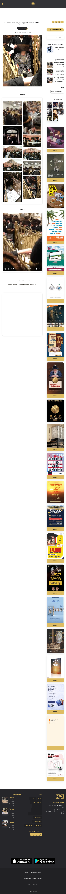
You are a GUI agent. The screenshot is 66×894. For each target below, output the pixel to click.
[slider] (20, 269)
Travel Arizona (33, 891)
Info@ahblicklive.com (58, 810)
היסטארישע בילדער (36, 802)
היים (39, 798)
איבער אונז (38, 825)
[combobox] (55, 37)
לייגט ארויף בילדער (56, 30)
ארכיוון (32, 798)
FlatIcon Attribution (33, 885)
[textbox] (55, 37)
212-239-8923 (52, 805)
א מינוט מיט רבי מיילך (35, 813)
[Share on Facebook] (37, 834)
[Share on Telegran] (34, 834)
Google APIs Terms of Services (33, 878)
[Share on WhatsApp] (31, 834)
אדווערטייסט (29, 825)
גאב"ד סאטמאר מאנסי (22, 28)
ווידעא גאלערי (37, 806)
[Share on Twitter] (40, 834)
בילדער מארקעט (37, 810)
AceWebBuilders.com (35, 872)
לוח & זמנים (38, 817)
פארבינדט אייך (37, 821)
